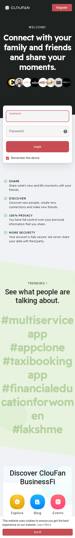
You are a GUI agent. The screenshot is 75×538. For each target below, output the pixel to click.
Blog (37, 513)
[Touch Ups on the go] (43, 82)
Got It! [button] (37, 532)
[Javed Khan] (66, 82)
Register (62, 7)
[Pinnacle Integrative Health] (27, 82)
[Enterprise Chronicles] (11, 82)
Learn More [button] (44, 524)
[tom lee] (50, 82)
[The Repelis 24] (58, 82)
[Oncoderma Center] (35, 82)
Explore (17, 513)
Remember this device (25, 158)
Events (58, 513)
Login (37, 146)
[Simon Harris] (19, 82)
